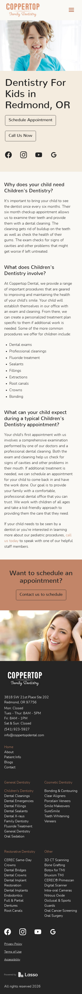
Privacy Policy (13, 944)
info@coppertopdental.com (24, 735)
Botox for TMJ (54, 870)
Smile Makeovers (57, 806)
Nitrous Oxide (54, 895)
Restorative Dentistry (19, 851)
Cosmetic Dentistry (58, 782)
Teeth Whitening (56, 816)
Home (8, 747)
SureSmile (52, 811)
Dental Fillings (15, 806)
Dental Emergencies (19, 801)
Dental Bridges (15, 870)
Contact (9, 767)
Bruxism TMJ (54, 875)
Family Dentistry (16, 821)
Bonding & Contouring (60, 791)
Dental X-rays (14, 816)
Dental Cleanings (17, 796)
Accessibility (12, 959)
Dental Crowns (15, 875)
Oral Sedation (14, 836)
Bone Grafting (54, 865)
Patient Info (12, 757)
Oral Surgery (53, 915)
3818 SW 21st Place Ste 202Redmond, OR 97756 (26, 700)
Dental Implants (16, 890)
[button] (71, 10)
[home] (22, 10)
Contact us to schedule (41, 594)
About (8, 752)
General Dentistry (17, 782)
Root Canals (13, 910)
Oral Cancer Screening (60, 910)
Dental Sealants (16, 811)
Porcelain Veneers (57, 801)
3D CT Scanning (56, 860)
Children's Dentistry (18, 791)
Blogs (8, 762)
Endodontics (13, 895)
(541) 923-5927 (17, 729)
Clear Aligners (55, 796)
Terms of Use (12, 951)
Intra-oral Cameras (58, 890)
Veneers (50, 821)
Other (48, 851)
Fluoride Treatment (18, 826)
